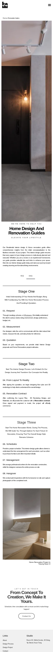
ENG (30, 276)
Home (5, 18)
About (5, 640)
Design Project (8, 647)
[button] (49, 5)
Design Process (8, 644)
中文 (22, 276)
